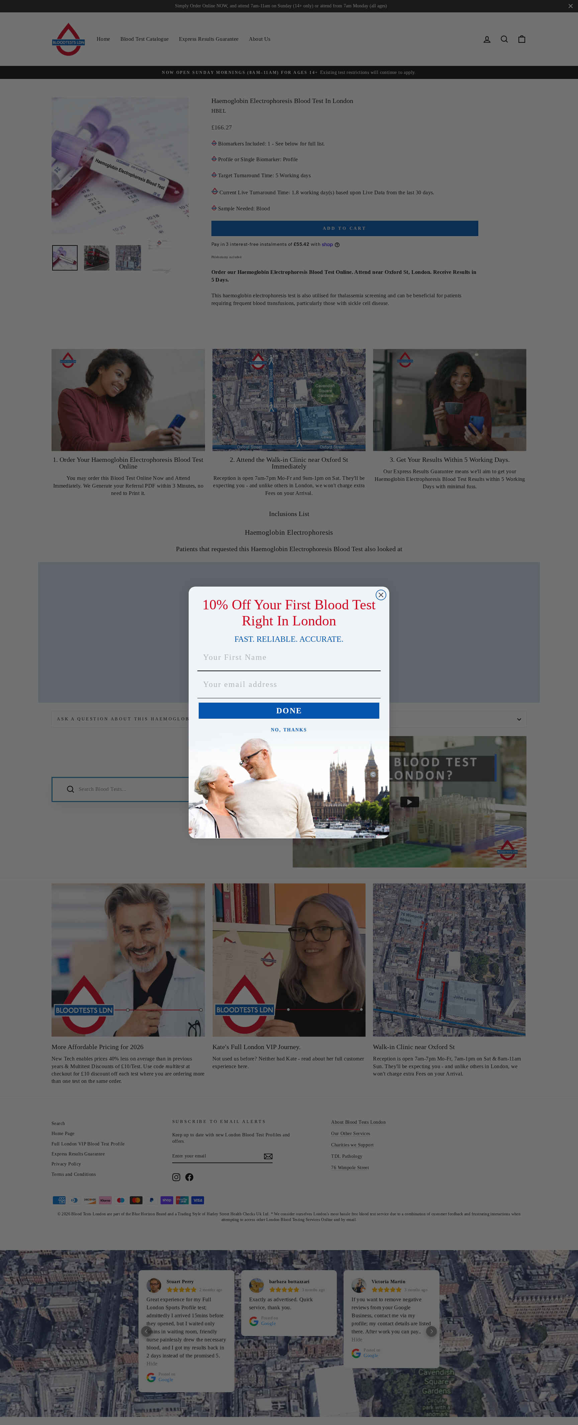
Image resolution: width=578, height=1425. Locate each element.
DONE (289, 710)
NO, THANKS (289, 729)
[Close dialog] (381, 595)
